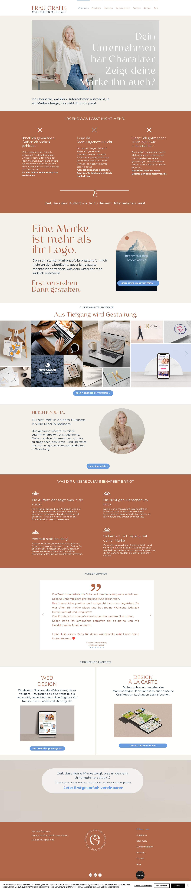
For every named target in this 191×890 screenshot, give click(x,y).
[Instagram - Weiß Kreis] (90, 875)
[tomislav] (97, 647)
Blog (139, 864)
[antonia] (92, 647)
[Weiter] (150, 615)
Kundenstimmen (145, 846)
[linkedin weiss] (95, 875)
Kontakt (140, 858)
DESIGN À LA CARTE (143, 679)
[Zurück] (43, 615)
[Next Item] (186, 353)
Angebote (142, 835)
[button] (96, 7)
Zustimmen (178, 885)
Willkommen (143, 829)
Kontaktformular (41, 831)
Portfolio (141, 852)
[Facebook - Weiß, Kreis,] (100, 875)
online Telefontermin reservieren (50, 835)
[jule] (95, 647)
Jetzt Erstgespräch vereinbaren (93, 787)
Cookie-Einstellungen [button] (143, 885)
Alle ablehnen (161, 885)
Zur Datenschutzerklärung (108, 886)
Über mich (142, 840)
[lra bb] (103, 647)
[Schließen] (187, 885)
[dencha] (90, 647)
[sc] (100, 647)
